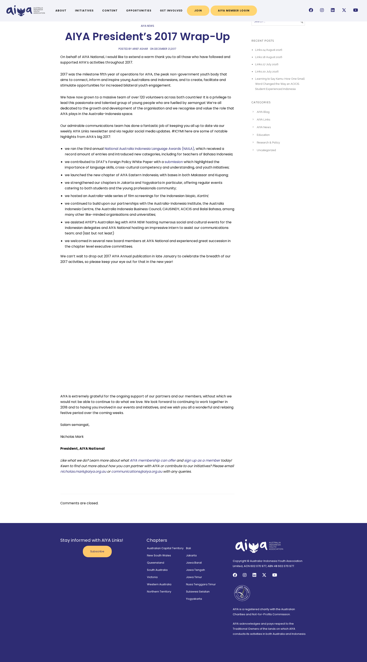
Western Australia (159, 584)
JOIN (198, 10)
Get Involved (171, 10)
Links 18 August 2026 (268, 57)
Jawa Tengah (195, 570)
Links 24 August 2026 (268, 49)
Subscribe (97, 551)
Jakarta (191, 555)
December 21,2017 (165, 49)
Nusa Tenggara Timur (201, 584)
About (60, 10)
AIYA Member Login (234, 10)
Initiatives (84, 10)
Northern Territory (159, 592)
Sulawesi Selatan (198, 592)
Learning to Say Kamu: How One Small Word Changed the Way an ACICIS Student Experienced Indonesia (280, 84)
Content (110, 10)
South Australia (157, 570)
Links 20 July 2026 (267, 71)
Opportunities (138, 10)
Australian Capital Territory (165, 548)
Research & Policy (268, 142)
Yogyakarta (194, 599)
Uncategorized (266, 150)
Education (263, 134)
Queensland (155, 563)
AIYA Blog (263, 111)
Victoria (152, 577)
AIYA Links (263, 119)
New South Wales (159, 555)
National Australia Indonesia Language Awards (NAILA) (149, 148)
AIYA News (147, 26)
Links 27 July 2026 (266, 64)
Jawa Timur (194, 577)
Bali (188, 548)
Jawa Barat (194, 563)
